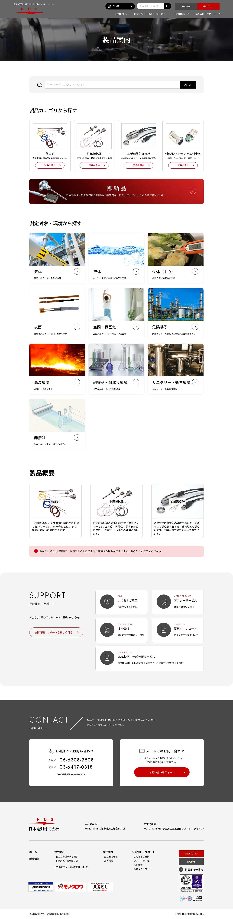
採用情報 (186, 6)
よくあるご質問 (141, 856)
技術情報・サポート (205, 13)
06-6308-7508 (77, 760)
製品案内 (119, 13)
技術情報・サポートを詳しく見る (54, 632)
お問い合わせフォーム (162, 772)
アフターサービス (143, 860)
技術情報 (138, 864)
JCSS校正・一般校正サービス (150, 13)
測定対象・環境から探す (68, 860)
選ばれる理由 (111, 856)
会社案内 (180, 13)
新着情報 (34, 858)
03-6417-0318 (76, 767)
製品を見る (49, 165)
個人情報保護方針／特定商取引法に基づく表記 (49, 914)
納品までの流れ (194, 869)
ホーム (33, 852)
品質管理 (108, 860)
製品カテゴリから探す (67, 856)
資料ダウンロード (143, 869)
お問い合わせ (208, 6)
